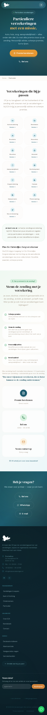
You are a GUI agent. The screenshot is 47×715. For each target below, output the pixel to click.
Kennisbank (7, 624)
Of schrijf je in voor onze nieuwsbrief (24, 461)
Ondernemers (8, 601)
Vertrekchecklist (9, 656)
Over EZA (6, 619)
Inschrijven (38, 686)
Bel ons (25, 61)
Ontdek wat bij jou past (15, 664)
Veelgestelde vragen (10, 651)
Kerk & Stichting (9, 596)
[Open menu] (41, 5)
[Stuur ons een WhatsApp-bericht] (41, 709)
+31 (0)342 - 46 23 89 (13, 568)
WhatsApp (25, 505)
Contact (6, 629)
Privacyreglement (18, 711)
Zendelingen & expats (11, 591)
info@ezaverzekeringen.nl (14, 571)
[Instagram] (9, 578)
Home (4, 78)
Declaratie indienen (10, 641)
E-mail (25, 513)
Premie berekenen (25, 53)
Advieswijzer (30, 711)
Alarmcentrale (8, 646)
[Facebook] (4, 578)
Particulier (6, 606)
